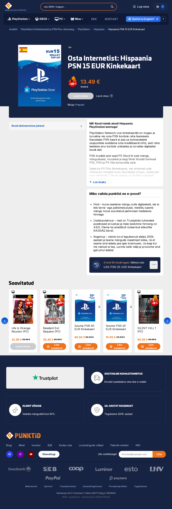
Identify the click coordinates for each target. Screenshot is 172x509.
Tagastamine (140, 486)
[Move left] (4, 320)
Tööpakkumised (68, 486)
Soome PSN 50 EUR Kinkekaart (84, 327)
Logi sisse (143, 6)
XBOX (43, 19)
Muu (78, 19)
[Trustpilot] (154, 264)
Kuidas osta (65, 445)
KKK (94, 19)
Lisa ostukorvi (56, 346)
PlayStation (20, 19)
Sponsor (48, 486)
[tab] (18, 19)
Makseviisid (31, 486)
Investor (36, 445)
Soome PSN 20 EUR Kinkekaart (116, 327)
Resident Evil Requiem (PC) (51, 329)
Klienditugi (48, 454)
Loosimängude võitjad (91, 445)
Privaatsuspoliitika (118, 486)
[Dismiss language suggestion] (163, 19)
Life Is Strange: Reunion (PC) (21, 329)
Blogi (9, 445)
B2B (50, 445)
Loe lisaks (99, 182)
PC (61, 19)
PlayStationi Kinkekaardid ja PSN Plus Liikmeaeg (47, 29)
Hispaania (99, 29)
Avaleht (13, 29)
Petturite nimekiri (119, 445)
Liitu (159, 454)
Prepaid (79, 104)
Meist (22, 445)
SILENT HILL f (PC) (146, 329)
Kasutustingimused (92, 486)
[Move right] (167, 320)
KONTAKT (111, 19)
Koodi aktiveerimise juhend (28, 125)
